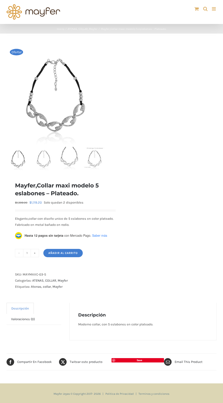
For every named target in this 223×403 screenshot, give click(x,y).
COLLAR (50, 280)
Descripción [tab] (20, 308)
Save (139, 360)
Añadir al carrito (63, 253)
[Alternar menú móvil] (214, 9)
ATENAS (38, 280)
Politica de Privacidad (119, 393)
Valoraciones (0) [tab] (23, 319)
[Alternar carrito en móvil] (196, 9)
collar (47, 287)
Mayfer (63, 280)
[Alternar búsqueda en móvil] (205, 9)
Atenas (36, 287)
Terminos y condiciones (154, 393)
